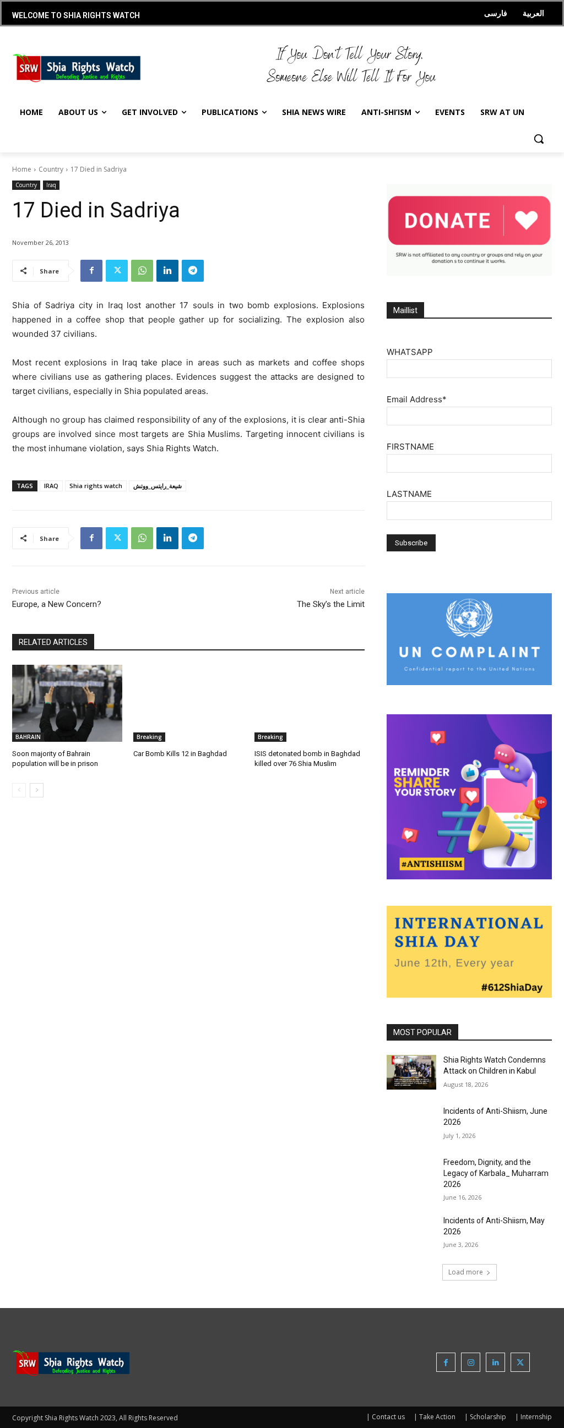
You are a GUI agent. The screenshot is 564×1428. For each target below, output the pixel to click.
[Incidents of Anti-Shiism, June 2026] (411, 1123)
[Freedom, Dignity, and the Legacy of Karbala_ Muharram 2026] (411, 1174)
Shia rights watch (95, 486)
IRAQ (51, 486)
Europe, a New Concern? (56, 604)
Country (51, 169)
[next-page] (37, 790)
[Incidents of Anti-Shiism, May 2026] (411, 1233)
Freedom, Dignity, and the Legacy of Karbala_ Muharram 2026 (496, 1173)
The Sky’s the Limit (331, 604)
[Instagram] (470, 1362)
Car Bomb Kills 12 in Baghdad (180, 753)
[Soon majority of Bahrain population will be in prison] (67, 703)
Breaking (149, 737)
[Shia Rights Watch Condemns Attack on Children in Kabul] (411, 1072)
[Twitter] (117, 271)
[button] (538, 138)
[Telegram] (193, 271)
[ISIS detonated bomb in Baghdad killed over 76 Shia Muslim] (309, 703)
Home (21, 169)
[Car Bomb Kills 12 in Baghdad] (188, 703)
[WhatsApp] (142, 271)
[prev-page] (19, 790)
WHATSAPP (410, 352)
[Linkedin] (167, 271)
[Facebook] (91, 271)
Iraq (51, 185)
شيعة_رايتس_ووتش (157, 486)
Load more (465, 1272)
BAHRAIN (28, 737)
